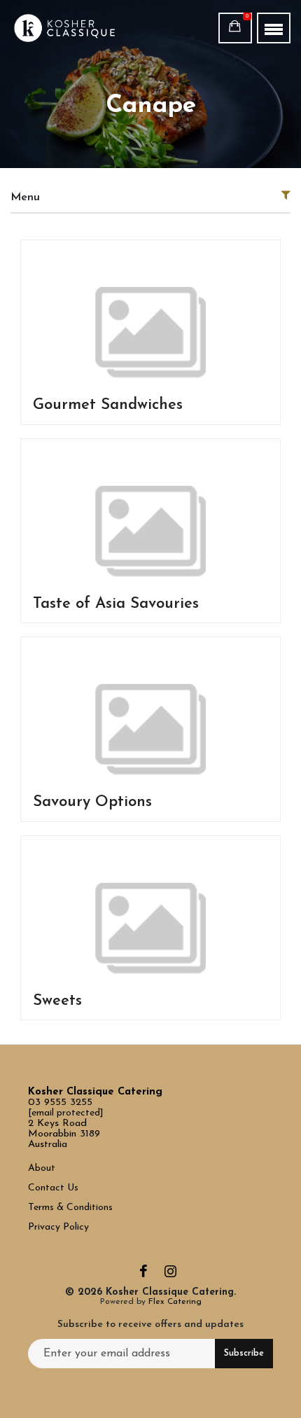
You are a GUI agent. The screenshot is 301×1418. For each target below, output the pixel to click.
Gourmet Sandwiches (108, 405)
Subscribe (244, 1353)
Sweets (57, 1001)
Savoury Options (92, 802)
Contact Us (54, 1188)
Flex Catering (175, 1302)
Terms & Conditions (70, 1207)
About (41, 1168)
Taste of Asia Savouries (116, 604)
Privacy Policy (58, 1227)
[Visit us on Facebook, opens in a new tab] (143, 1275)
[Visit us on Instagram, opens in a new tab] (170, 1275)
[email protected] (66, 1113)
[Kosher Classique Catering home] (78, 28)
